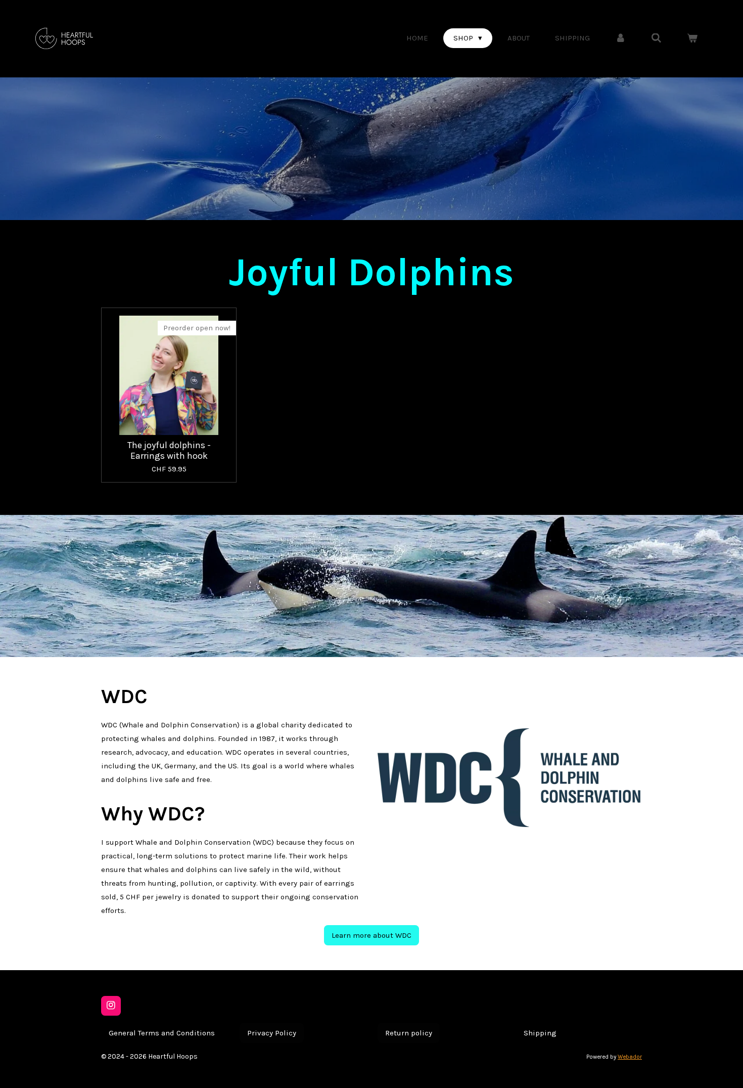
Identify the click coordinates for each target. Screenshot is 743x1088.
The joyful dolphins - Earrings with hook (169, 450)
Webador (630, 1056)
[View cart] (692, 38)
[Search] (656, 38)
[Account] (620, 38)
